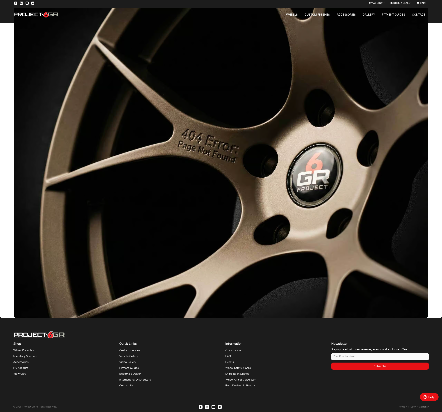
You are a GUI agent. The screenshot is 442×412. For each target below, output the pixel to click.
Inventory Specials (24, 356)
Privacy (412, 407)
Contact (418, 14)
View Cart (19, 374)
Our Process (233, 350)
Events (229, 362)
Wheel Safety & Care (238, 368)
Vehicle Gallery (128, 356)
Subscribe (380, 366)
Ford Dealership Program (241, 385)
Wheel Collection (24, 350)
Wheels (292, 14)
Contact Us (126, 385)
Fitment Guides (393, 14)
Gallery (369, 14)
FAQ (228, 356)
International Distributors (135, 379)
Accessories (346, 14)
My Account (20, 368)
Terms (401, 407)
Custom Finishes (317, 14)
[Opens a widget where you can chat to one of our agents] (429, 397)
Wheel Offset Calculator (240, 379)
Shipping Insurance (237, 374)
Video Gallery (127, 362)
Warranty (424, 407)
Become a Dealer (130, 374)
